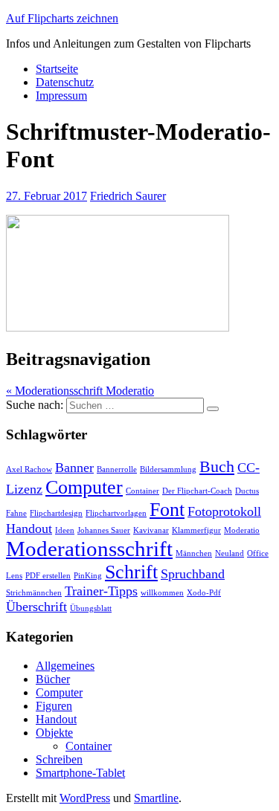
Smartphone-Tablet (80, 772)
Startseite (57, 68)
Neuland (229, 553)
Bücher (53, 679)
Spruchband (193, 573)
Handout (29, 528)
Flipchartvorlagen (116, 513)
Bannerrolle (117, 469)
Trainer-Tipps (101, 591)
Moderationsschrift (89, 548)
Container (142, 491)
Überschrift (36, 606)
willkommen (162, 593)
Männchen (194, 553)
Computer (84, 487)
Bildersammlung (168, 469)
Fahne (16, 513)
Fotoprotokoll (224, 511)
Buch (216, 466)
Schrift (131, 572)
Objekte (54, 732)
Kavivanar (151, 530)
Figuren (54, 705)
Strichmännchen (34, 593)
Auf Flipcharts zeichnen (62, 18)
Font (167, 509)
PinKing (88, 576)
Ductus (247, 491)
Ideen (64, 530)
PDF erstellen (48, 576)
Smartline (156, 798)
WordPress (85, 798)
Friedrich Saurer (128, 196)
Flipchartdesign (56, 513)
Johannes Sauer (103, 530)
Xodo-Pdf (204, 593)
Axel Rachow (29, 469)
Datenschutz (65, 82)
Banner (74, 467)
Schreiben (59, 759)
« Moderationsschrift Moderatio (80, 390)
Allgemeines (65, 665)
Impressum (61, 95)
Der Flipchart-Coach (197, 491)
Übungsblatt (91, 608)
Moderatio (242, 530)
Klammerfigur (196, 530)
